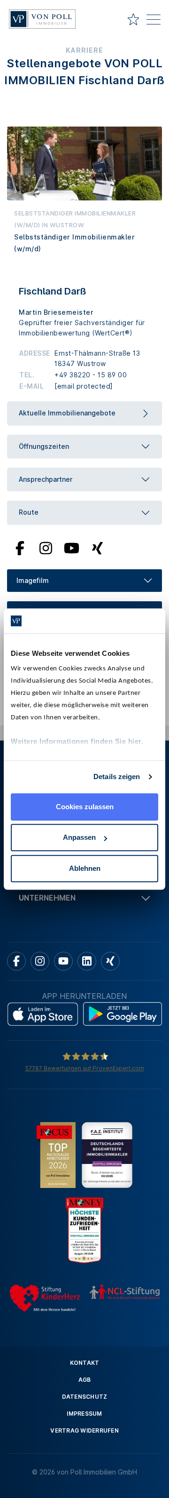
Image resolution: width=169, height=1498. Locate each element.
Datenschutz (85, 1396)
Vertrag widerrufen (84, 1430)
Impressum (84, 1413)
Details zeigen (116, 777)
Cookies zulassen (85, 807)
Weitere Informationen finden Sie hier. (77, 741)
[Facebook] (19, 547)
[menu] (153, 21)
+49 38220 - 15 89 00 (90, 375)
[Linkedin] (86, 961)
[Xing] (97, 547)
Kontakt (85, 1362)
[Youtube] (72, 547)
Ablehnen (84, 868)
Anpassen (79, 837)
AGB (84, 1379)
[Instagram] (45, 547)
